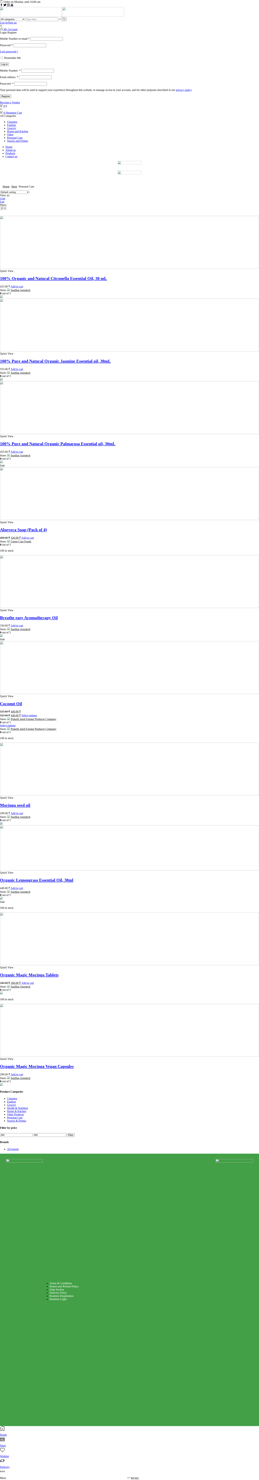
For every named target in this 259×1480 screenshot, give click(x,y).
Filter (70, 1135)
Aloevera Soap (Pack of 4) (23, 529)
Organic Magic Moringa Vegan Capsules (37, 1066)
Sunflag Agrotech (20, 290)
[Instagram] (9, 5)
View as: (5, 195)
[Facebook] (2, 5)
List (2, 201)
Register (5, 96)
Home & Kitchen (16, 1111)
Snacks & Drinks (16, 1120)
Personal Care (15, 137)
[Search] (64, 19)
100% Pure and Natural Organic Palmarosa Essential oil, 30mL (57, 443)
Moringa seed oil (15, 805)
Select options (29, 715)
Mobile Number (10, 70)
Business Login (58, 1299)
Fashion (11, 125)
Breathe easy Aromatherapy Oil (29, 617)
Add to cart (17, 286)
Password (6, 45)
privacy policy (184, 89)
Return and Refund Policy (64, 1286)
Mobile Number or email (15, 38)
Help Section (57, 1289)
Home (8, 146)
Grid (2, 198)
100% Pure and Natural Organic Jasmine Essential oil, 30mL (55, 361)
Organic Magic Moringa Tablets (29, 975)
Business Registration (61, 1295)
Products (10, 153)
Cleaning (12, 121)
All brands (13, 1149)
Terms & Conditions (61, 1283)
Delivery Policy (58, 1292)
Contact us (11, 156)
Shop (14, 186)
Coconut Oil (11, 703)
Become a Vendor (10, 102)
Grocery (11, 128)
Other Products (15, 1114)
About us (10, 150)
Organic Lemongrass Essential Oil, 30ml (36, 880)
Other (10, 134)
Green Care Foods (21, 541)
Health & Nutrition (17, 1108)
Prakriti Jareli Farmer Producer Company (33, 719)
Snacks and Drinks (17, 140)
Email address (9, 77)
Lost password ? (9, 51)
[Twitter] (5, 5)
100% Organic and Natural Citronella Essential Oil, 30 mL (53, 278)
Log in (4, 64)
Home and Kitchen (17, 131)
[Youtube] (12, 5)
